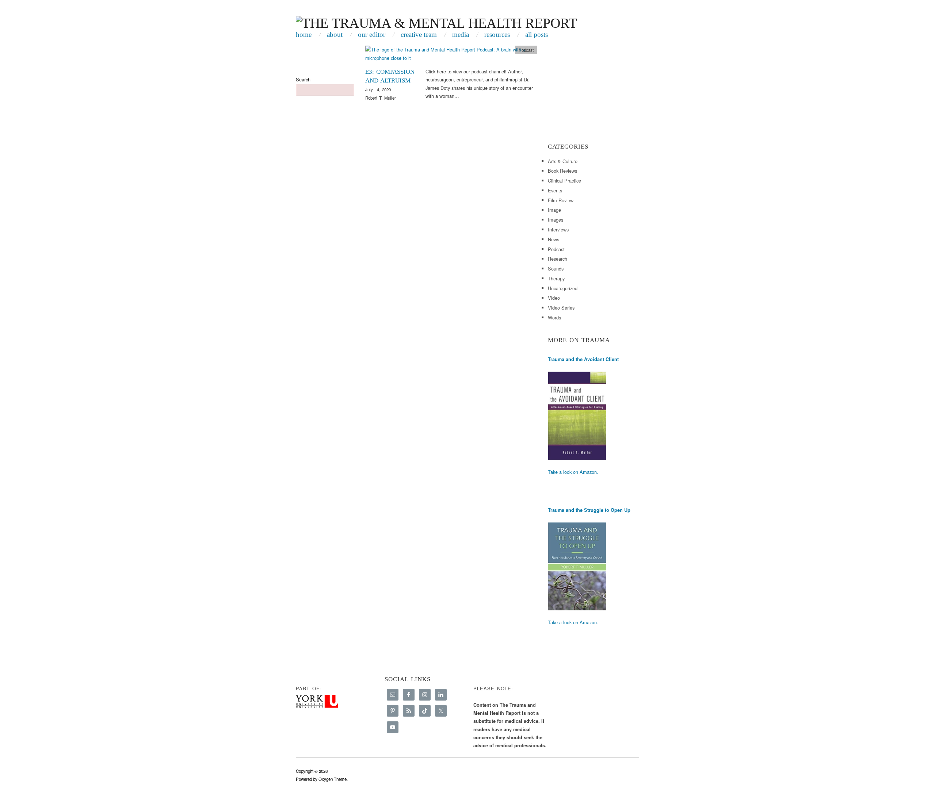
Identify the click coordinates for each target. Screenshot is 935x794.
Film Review (560, 200)
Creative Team (419, 34)
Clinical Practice (564, 180)
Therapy (556, 278)
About (335, 34)
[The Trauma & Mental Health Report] (436, 21)
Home (304, 34)
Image (554, 209)
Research (557, 258)
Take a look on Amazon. (573, 471)
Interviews (558, 229)
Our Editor (371, 34)
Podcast (526, 50)
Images (555, 219)
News (553, 239)
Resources (497, 34)
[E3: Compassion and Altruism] (451, 56)
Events (555, 190)
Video (554, 297)
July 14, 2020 (378, 89)
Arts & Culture (562, 161)
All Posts (536, 34)
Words (554, 317)
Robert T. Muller (380, 98)
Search (303, 79)
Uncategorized (562, 288)
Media (460, 34)
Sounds (556, 268)
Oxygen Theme (332, 779)
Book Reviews (562, 170)
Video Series (561, 307)
